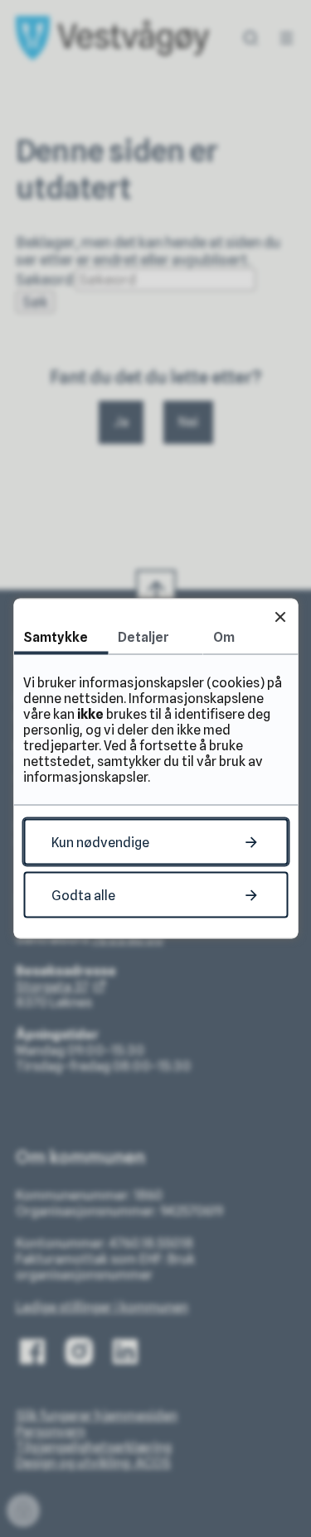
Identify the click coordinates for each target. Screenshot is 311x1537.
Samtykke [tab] (55, 637)
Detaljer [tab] (143, 637)
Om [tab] (224, 637)
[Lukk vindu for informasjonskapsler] (280, 616)
